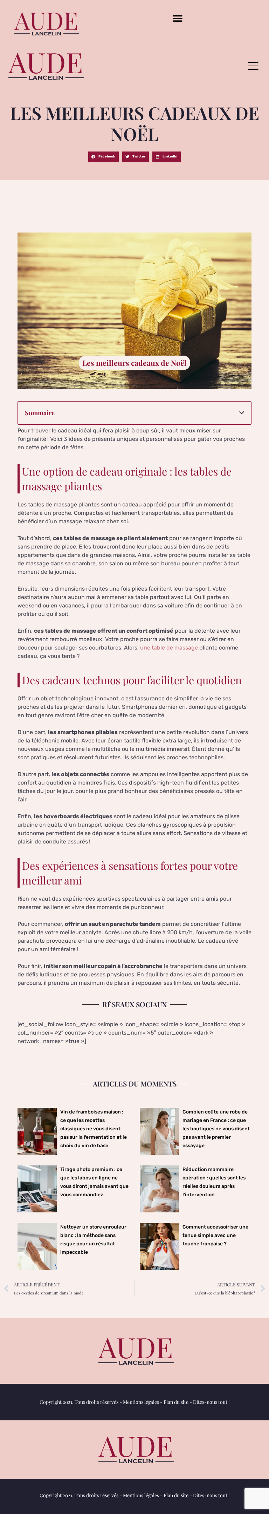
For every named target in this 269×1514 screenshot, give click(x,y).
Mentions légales (141, 1402)
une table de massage (169, 647)
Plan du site (176, 1402)
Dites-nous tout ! (211, 1402)
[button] (178, 18)
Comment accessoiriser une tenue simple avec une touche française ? (215, 1235)
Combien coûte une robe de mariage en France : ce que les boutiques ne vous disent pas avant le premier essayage (216, 1129)
